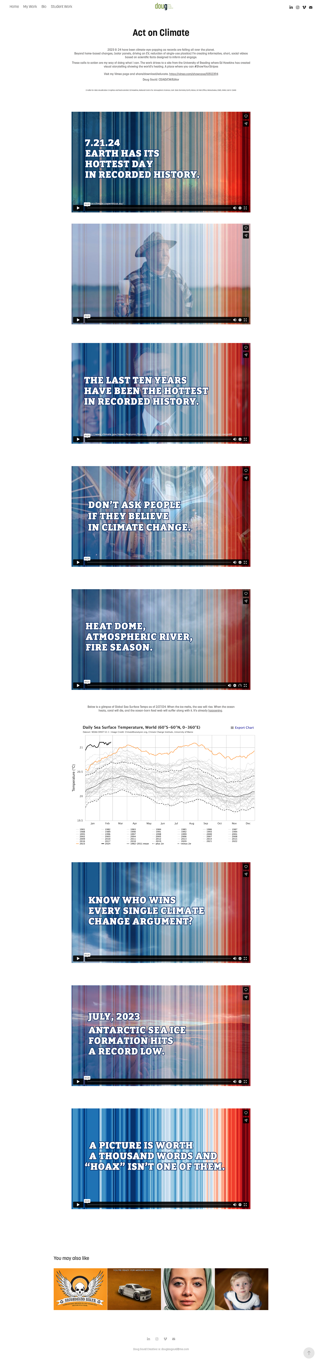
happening (215, 710)
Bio (44, 6)
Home (14, 6)
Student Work (61, 6)
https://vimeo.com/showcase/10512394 (193, 74)
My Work (30, 6)
